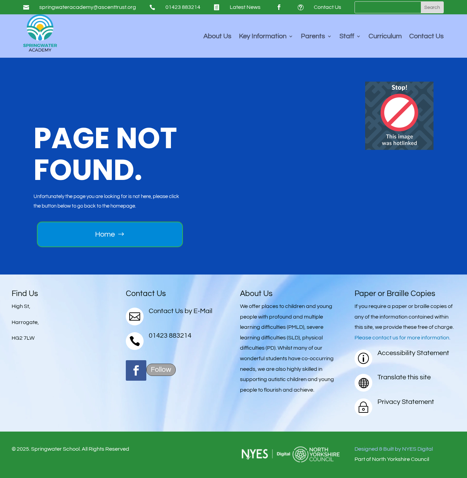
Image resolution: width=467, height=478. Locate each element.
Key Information (262, 37)
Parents (313, 37)
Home (105, 234)
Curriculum (385, 37)
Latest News (245, 7)
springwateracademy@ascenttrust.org (87, 7)
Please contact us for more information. (402, 337)
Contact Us (327, 7)
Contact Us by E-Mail (180, 311)
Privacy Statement (405, 401)
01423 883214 (182, 7)
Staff (346, 37)
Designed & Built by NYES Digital (394, 449)
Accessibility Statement (413, 353)
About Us (217, 37)
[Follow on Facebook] (278, 7)
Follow (161, 369)
